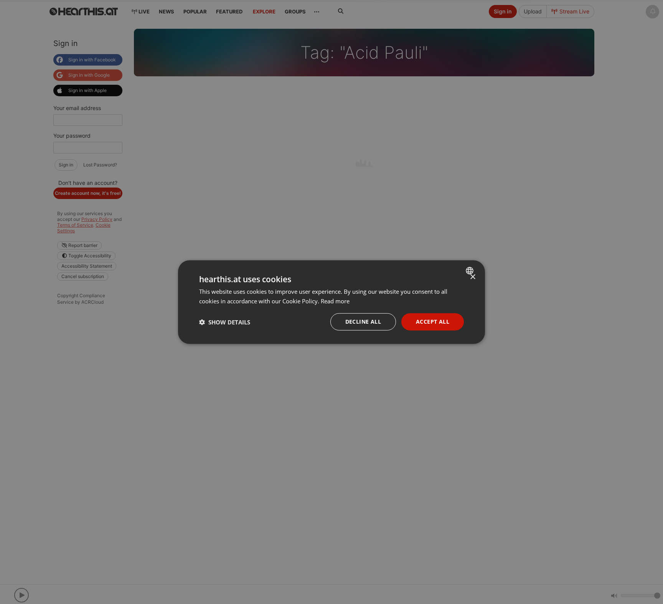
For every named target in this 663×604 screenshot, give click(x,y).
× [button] (472, 277)
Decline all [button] (363, 321)
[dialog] (331, 302)
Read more (335, 300)
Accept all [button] (432, 321)
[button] (224, 322)
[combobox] (470, 270)
